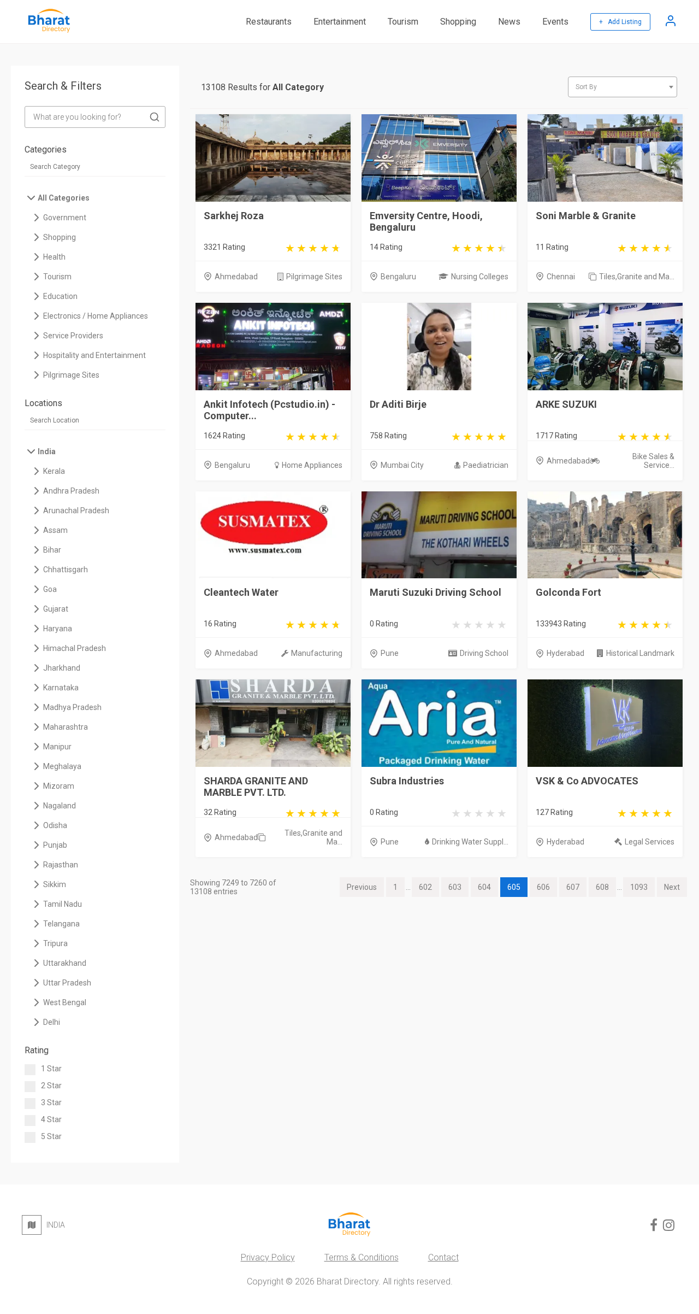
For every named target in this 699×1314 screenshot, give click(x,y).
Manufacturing (316, 653)
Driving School (484, 653)
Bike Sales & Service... (653, 461)
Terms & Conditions (361, 1257)
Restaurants (269, 21)
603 (454, 887)
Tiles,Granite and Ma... (636, 276)
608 (602, 887)
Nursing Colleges (479, 276)
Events (555, 21)
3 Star (51, 1102)
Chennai (561, 276)
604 (484, 887)
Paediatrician (485, 465)
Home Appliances (312, 465)
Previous (362, 887)
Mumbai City (402, 465)
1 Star (51, 1068)
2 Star (51, 1085)
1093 (639, 887)
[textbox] (622, 87)
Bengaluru (398, 276)
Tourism (403, 21)
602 (425, 887)
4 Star (51, 1119)
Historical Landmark (640, 653)
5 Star (51, 1136)
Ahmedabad (236, 276)
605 (513, 887)
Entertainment (339, 21)
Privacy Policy (268, 1257)
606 (543, 887)
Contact (443, 1257)
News (509, 21)
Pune (390, 653)
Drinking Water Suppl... (470, 841)
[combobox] (622, 87)
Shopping (458, 21)
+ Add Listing (620, 22)
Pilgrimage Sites (314, 276)
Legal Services (649, 841)
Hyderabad (565, 653)
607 (572, 887)
